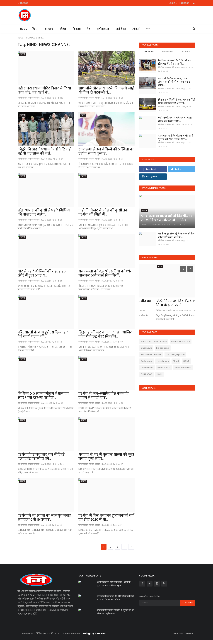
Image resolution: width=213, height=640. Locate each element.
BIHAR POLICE (164, 367)
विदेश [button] (63, 28)
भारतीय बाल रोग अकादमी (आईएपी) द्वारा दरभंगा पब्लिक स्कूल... (114, 584)
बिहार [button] (35, 28)
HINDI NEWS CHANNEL (151, 354)
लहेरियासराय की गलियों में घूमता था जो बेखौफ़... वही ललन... (115, 612)
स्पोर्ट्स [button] (136, 28)
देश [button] (88, 28)
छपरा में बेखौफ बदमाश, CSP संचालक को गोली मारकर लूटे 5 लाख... (174, 82)
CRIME (186, 361)
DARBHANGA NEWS (180, 341)
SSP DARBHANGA (183, 367)
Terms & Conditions (183, 633)
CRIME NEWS (147, 367)
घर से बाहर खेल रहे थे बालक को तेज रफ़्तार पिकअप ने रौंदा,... (176, 235)
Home (23, 28)
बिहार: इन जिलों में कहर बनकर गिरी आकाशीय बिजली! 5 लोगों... (176, 101)
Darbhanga (146, 361)
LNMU (159, 374)
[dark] (193, 3)
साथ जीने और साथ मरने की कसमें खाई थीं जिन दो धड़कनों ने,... (106, 90)
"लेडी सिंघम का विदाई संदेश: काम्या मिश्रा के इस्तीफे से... (164, 303)
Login (172, 3)
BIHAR (176, 361)
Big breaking (162, 347)
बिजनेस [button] (77, 28)
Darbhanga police (175, 354)
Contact (23, 3)
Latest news (163, 361)
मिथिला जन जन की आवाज (89, 98)
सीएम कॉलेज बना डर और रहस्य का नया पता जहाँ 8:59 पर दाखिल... (115, 598)
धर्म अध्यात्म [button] (103, 28)
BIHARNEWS (146, 374)
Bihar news (146, 347)
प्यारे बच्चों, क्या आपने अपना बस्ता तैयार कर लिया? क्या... (175, 119)
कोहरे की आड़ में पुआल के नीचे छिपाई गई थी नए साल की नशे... (44, 151)
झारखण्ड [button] (49, 28)
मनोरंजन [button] (121, 28)
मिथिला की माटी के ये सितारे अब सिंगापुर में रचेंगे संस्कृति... (174, 62)
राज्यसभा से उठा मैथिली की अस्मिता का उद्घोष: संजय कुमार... (106, 151)
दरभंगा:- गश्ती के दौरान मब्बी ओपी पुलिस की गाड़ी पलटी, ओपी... (175, 137)
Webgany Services (94, 633)
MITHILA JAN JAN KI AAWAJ (154, 341)
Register (184, 3)
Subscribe (187, 602)
